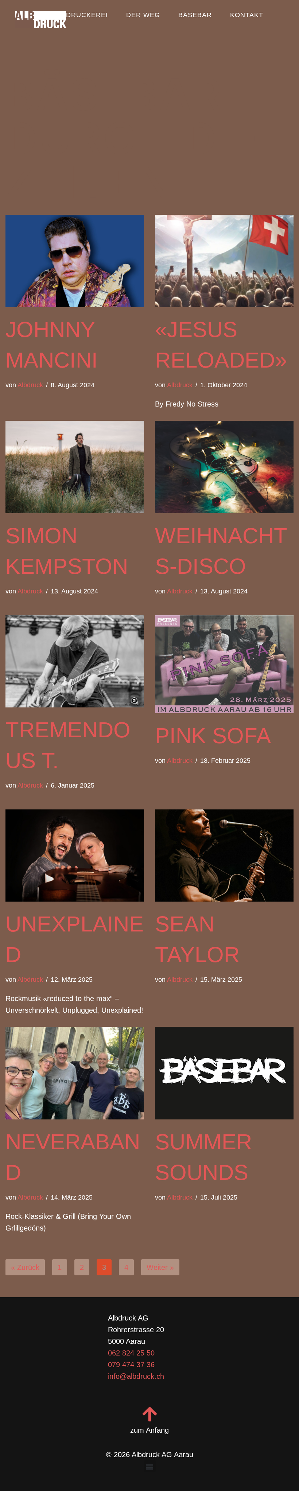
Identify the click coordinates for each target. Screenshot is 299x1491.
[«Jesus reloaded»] (224, 261)
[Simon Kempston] (74, 467)
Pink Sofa (213, 735)
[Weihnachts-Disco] (224, 467)
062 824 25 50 (131, 1353)
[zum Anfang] (149, 1414)
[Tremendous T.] (74, 661)
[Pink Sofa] (224, 664)
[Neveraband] (74, 1073)
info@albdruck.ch (136, 1376)
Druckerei (87, 15)
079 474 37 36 (131, 1365)
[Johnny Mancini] (74, 261)
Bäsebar (195, 15)
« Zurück (25, 1267)
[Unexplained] (74, 855)
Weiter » (160, 1267)
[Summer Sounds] (224, 1073)
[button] (150, 1466)
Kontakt (246, 15)
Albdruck (30, 385)
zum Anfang (149, 1430)
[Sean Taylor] (224, 855)
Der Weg (143, 15)
